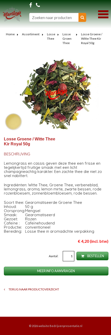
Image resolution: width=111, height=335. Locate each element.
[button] (103, 13)
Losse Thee (51, 36)
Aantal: (54, 256)
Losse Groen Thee (67, 38)
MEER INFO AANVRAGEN (56, 271)
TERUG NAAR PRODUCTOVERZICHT (33, 289)
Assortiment (30, 34)
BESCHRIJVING (17, 154)
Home (10, 34)
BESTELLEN (95, 256)
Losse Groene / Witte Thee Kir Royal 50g (91, 38)
